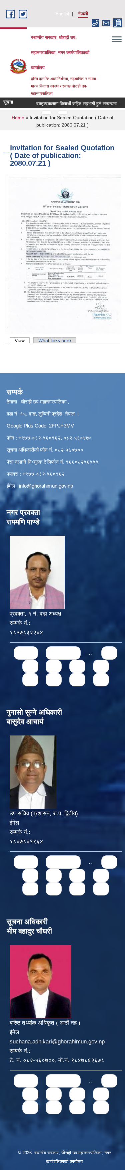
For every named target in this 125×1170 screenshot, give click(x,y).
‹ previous (63, 653)
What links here (54, 340)
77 (30, 679)
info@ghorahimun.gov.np (46, 486)
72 (109, 653)
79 (77, 679)
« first (26, 653)
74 (54, 666)
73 (30, 666)
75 (77, 666)
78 (54, 679)
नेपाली (83, 13)
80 (101, 679)
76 (101, 666)
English (63, 13)
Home (18, 117)
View (22, 340)
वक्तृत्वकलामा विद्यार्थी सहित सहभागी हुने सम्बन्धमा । (71, 103)
